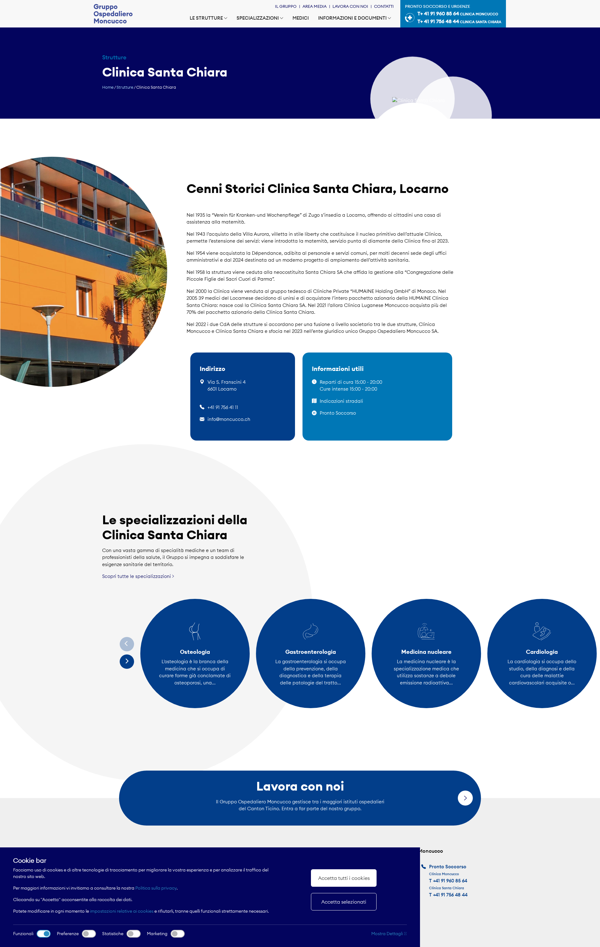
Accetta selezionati (343, 902)
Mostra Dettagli (387, 933)
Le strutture (206, 18)
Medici (300, 18)
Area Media (314, 6)
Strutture (125, 87)
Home (107, 87)
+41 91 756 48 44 (450, 895)
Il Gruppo (286, 6)
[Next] (127, 661)
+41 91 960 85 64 (450, 881)
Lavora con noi (350, 6)
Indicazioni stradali (341, 401)
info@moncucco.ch (229, 419)
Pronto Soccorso (338, 413)
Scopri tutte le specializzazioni (137, 576)
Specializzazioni (258, 18)
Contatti (384, 6)
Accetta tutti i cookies (344, 878)
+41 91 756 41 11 (223, 407)
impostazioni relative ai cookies (121, 911)
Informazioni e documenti (352, 18)
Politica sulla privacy (156, 888)
